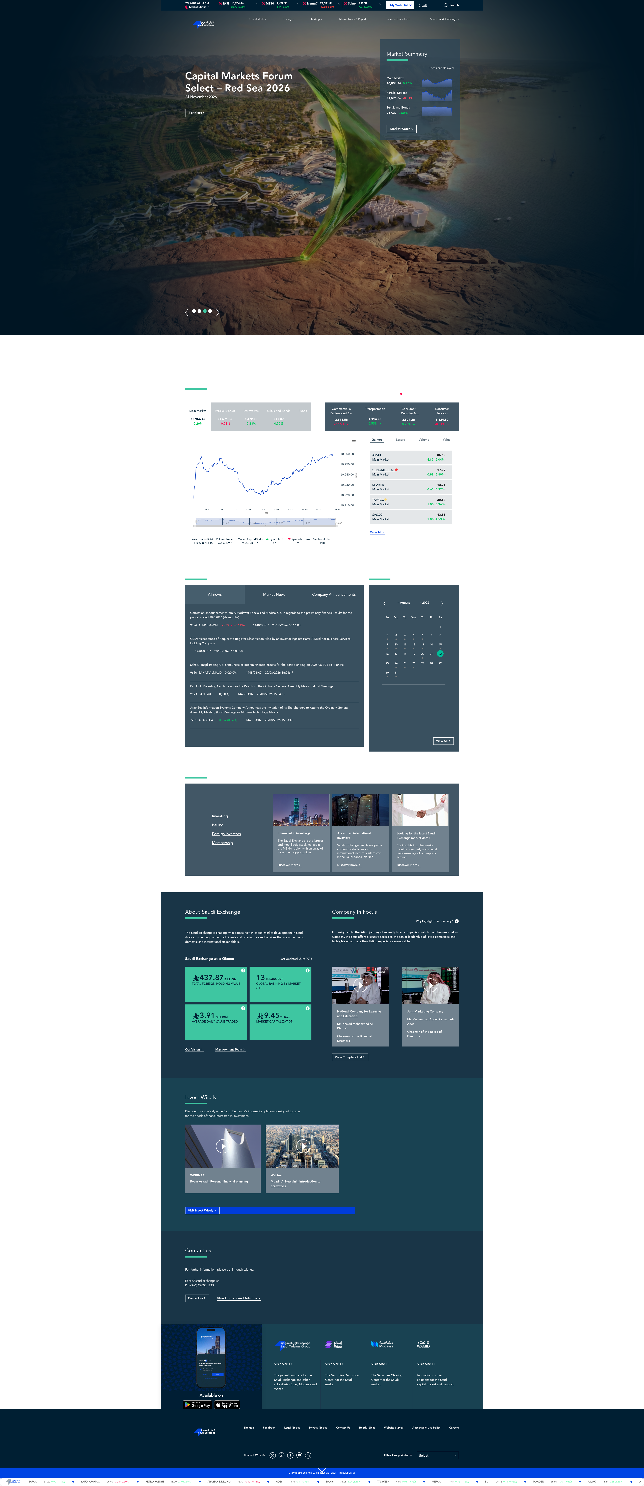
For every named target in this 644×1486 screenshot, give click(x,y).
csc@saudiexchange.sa (204, 1280)
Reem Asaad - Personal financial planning (219, 1181)
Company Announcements (334, 594)
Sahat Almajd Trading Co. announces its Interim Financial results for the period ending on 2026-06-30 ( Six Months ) (267, 664)
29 (440, 663)
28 (431, 663)
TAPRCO (378, 499)
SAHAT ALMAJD (210, 672)
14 (431, 644)
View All (376, 532)
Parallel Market (397, 93)
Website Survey (393, 1428)
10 (396, 644)
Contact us (195, 1298)
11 (405, 644)
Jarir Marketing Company (425, 1011)
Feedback (269, 1428)
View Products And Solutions (237, 1298)
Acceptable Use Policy (426, 1428)
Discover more (288, 865)
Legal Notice (292, 1428)
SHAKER (378, 485)
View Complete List (348, 1057)
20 (422, 654)
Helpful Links (367, 1428)
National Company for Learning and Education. (359, 1014)
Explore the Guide (201, 124)
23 (387, 663)
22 (440, 654)
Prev (187, 313)
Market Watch (400, 128)
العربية (423, 5)
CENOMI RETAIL (383, 470)
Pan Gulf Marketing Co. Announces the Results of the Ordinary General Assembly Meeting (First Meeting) (261, 686)
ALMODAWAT (209, 625)
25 (405, 663)
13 (422, 644)
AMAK (376, 455)
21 (431, 654)
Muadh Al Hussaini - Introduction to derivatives (295, 1184)
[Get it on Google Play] (197, 1404)
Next (217, 313)
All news (215, 594)
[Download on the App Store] (227, 1404)
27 (422, 663)
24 (396, 663)
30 (387, 672)
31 (396, 672)
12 (413, 644)
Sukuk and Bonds (398, 107)
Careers (454, 1428)
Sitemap (249, 1428)
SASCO (377, 514)
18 (405, 654)
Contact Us (343, 1428)
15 (440, 644)
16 (387, 654)
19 (413, 654)
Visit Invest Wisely (200, 1210)
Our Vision (192, 1049)
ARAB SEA (206, 720)
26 (413, 663)
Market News (274, 594)
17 (396, 654)
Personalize (445, 393)
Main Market (395, 78)
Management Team (228, 1049)
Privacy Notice (318, 1428)
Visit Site (281, 1364)
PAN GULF (206, 694)
